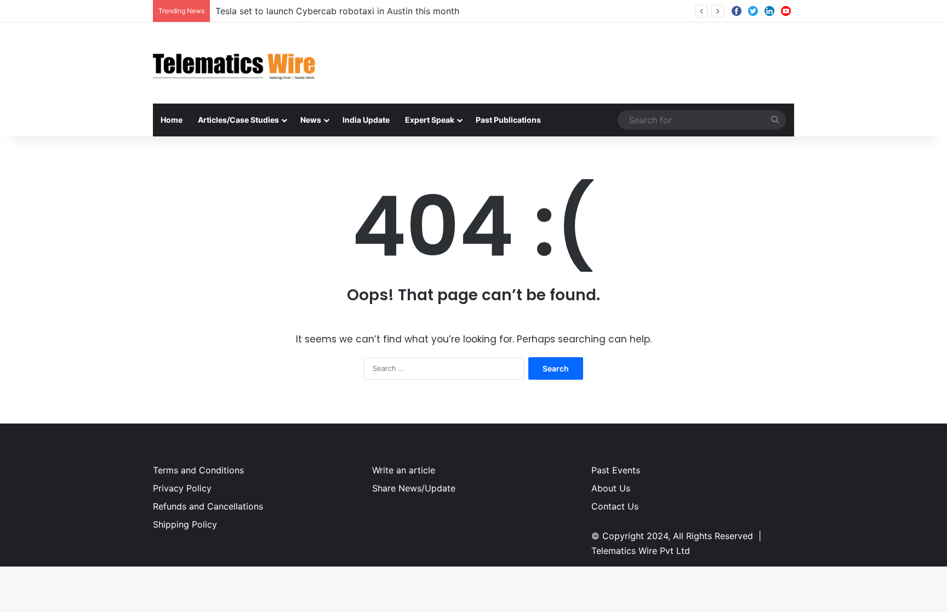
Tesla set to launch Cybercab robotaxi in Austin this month (337, 10)
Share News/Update (413, 488)
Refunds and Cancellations (208, 506)
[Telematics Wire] (234, 63)
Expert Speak (429, 119)
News (310, 119)
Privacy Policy (182, 488)
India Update (366, 119)
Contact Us (614, 506)
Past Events (615, 470)
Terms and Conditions (198, 470)
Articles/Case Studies (238, 119)
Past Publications (508, 119)
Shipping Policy (185, 524)
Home (171, 119)
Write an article (403, 470)
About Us (610, 488)
